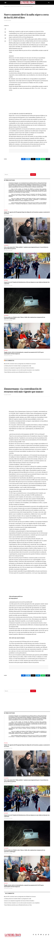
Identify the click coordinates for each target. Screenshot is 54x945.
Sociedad (6, 280)
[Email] (5, 35)
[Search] (48, 2)
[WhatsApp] (5, 41)
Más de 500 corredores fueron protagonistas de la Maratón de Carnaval (20, 363)
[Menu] (5, 2)
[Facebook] (5, 29)
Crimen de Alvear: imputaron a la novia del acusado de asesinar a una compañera (22, 370)
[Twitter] (5, 32)
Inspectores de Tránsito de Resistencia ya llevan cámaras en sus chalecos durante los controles (26, 283)
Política (6, 210)
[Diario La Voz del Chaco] (27, 2)
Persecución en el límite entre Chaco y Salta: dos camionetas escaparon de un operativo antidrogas (24, 318)
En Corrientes (9, 360)
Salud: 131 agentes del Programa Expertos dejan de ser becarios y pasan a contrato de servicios (27, 212)
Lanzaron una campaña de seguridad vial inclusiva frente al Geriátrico (19, 367)
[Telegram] (5, 38)
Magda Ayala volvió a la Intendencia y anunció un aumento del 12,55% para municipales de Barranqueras (24, 353)
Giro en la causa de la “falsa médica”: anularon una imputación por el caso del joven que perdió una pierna (26, 248)
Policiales (6, 245)
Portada (5, 6)
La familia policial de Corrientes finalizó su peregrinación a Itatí (17, 365)
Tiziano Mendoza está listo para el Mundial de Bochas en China (18, 372)
